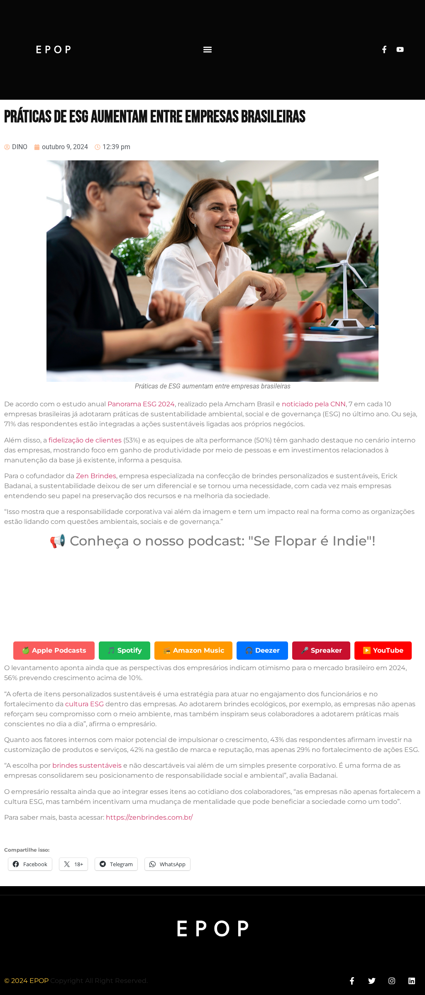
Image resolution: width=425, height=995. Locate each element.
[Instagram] (392, 981)
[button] (207, 50)
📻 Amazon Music (193, 650)
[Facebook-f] (384, 49)
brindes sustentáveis (87, 765)
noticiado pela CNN (314, 404)
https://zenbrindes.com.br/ (148, 817)
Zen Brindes (96, 476)
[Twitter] (372, 981)
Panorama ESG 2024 (140, 404)
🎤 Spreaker (321, 650)
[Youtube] (400, 49)
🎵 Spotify (124, 650)
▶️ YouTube (383, 650)
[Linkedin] (412, 981)
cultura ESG (84, 704)
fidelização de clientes (85, 440)
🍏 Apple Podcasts (54, 650)
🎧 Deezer (262, 650)
